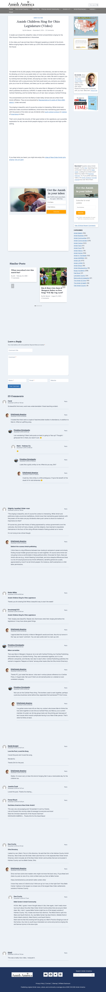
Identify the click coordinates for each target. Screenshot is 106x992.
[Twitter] (55, 974)
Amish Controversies (80, 240)
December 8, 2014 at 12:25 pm (16, 801)
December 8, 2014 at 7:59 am (15, 510)
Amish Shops (78, 265)
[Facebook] (50, 974)
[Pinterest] (60, 974)
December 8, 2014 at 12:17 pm (19, 671)
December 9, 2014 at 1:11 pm (21, 898)
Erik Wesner (27, 30)
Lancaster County (79, 275)
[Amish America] (21, 4)
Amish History (78, 250)
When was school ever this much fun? (22, 271)
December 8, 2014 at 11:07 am (16, 788)
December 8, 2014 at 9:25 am (15, 647)
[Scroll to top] (102, 985)
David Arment (13, 746)
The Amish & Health (80, 283)
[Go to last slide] (12, 286)
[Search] (92, 975)
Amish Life (77, 260)
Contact (48, 983)
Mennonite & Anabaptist (81, 278)
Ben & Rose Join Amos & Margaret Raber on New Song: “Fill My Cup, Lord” (52, 290)
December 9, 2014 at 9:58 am (24, 447)
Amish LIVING (78, 263)
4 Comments (45, 298)
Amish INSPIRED (79, 258)
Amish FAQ (35, 9)
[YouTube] (45, 974)
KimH (10, 952)
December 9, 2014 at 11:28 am (30, 474)
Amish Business (79, 235)
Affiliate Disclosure (64, 983)
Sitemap (54, 983)
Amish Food (77, 248)
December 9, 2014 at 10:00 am (28, 461)
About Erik (94, 90)
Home (11, 9)
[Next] (63, 286)
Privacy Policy (40, 983)
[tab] (35, 305)
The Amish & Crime (80, 280)
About (11, 12)
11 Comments (15, 278)
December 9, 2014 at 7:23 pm (15, 954)
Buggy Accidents (79, 270)
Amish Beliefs (78, 233)
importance (15, 114)
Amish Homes (78, 253)
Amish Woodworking (80, 268)
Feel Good (77, 273)
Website (53, 380)
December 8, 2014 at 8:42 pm (21, 689)
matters (64, 112)
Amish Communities (80, 238)
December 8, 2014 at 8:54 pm (24, 705)
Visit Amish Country (80, 285)
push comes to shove (52, 112)
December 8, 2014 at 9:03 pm (18, 870)
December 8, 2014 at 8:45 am (16, 594)
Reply (65, 401)
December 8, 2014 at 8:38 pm (18, 543)
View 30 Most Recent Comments (85, 225)
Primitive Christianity (22, 430)
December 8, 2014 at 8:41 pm (21, 432)
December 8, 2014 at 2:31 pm (15, 846)
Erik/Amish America (18, 414)
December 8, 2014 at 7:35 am (15, 402)
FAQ (86, 168)
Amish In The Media (80, 255)
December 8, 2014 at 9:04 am (16, 611)
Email (32, 380)
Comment (12, 357)
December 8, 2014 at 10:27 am (16, 747)
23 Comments (49, 30)
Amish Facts (78, 245)
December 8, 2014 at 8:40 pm (18, 631)
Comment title (13, 350)
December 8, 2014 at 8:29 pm (18, 416)
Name (11, 380)
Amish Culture (38, 17)
